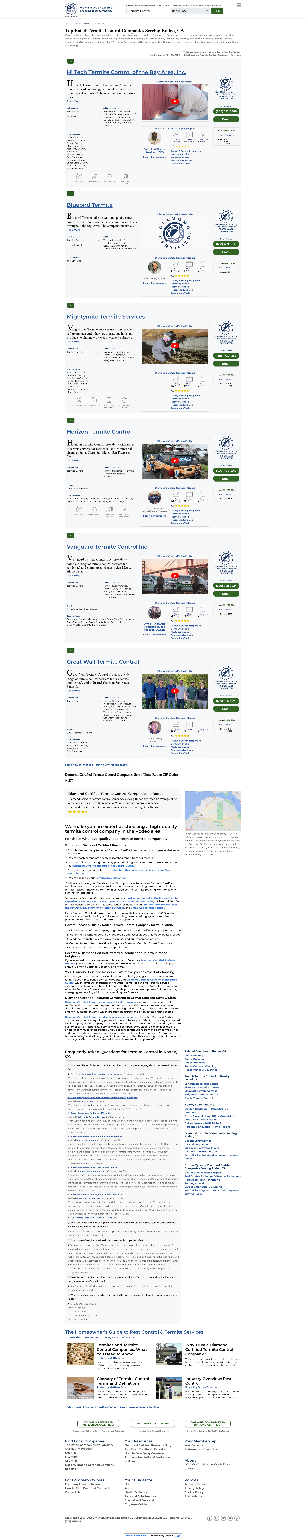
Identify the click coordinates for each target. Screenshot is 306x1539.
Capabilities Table (180, 163)
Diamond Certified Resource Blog (148, 1445)
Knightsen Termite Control (201, 1094)
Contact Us (192, 1468)
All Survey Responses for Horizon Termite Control (92, 1167)
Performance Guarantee (110, 878)
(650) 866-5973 (226, 701)
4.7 (172, 146)
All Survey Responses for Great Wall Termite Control (94, 1218)
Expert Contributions (154, 157)
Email (226, 119)
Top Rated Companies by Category (89, 1445)
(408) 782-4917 (226, 470)
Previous (68, 177)
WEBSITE (229, 135)
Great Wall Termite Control (147, 907)
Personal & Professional (141, 1496)
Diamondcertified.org (73, 23)
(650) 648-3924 (226, 585)
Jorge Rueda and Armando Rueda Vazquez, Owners (155, 626)
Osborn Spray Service (198, 1140)
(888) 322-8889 (226, 111)
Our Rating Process (78, 1448)
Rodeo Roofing (194, 1055)
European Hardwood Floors (202, 1148)
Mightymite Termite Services (106, 907)
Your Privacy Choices (162, 1535)
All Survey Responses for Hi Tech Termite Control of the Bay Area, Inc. (103, 1097)
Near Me (70, 1452)
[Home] (71, 9)
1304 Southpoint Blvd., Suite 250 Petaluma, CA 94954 (161, 1517)
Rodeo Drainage (195, 1059)
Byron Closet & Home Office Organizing (209, 1116)
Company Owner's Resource (84, 1484)
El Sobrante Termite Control (202, 1087)
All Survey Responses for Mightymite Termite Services (95, 1136)
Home (129, 1484)
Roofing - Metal (194, 1183)
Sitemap (71, 1456)
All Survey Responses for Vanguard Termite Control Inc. (95, 1194)
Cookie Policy (194, 1492)
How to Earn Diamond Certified (87, 1488)
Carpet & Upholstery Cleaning (203, 1186)
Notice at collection (136, 1535)
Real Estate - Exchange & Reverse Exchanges (213, 1176)
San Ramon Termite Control (202, 1083)
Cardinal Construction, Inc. (201, 1151)
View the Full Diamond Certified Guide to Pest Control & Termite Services (113, 1407)
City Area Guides (136, 1504)
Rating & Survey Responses (186, 151)
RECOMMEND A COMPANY (153, 1423)
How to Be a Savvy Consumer (145, 1453)
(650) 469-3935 (226, 244)
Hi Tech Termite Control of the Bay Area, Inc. (101, 1074)
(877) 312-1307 (73, 1521)
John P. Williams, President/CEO (154, 151)
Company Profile (180, 154)
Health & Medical (136, 1492)
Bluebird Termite (84, 1101)
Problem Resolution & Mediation (147, 1457)
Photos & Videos (180, 157)
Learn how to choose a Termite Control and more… (97, 764)
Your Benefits (194, 1445)
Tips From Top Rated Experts (145, 1449)
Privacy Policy (194, 1488)
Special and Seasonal (139, 1500)
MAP (221, 135)
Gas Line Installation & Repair (203, 1172)
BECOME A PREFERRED (98, 1423)
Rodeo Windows (195, 1062)
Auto (128, 1488)
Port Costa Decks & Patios (201, 1119)
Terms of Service (196, 1484)
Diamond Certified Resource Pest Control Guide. (103, 865)
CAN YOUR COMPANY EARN (207, 1423)
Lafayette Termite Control (201, 1090)
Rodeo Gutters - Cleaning (200, 1066)
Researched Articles (182, 160)
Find (217, 10)
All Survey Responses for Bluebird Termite (89, 1113)
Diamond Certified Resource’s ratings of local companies (100, 1002)
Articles (130, 1461)
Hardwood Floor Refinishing (202, 1179)
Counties (71, 1460)
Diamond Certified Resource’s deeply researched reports (100, 1017)
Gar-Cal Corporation (197, 1144)
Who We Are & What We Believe (207, 1464)
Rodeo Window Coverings (201, 1069)
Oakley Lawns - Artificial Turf (203, 1123)
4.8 (172, 275)
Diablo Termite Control (199, 1098)
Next (135, 177)
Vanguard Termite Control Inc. (91, 1171)
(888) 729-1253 (226, 355)
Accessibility (193, 1496)
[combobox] (148, 11)
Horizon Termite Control (88, 1140)
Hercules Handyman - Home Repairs (207, 1126)
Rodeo (86, 23)
